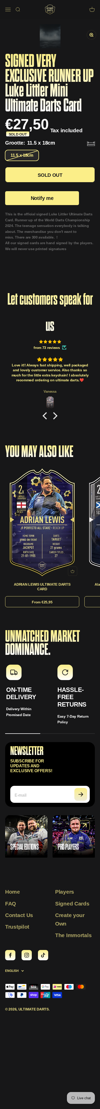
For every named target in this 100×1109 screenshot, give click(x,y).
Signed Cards (72, 903)
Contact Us (19, 915)
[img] (50, 342)
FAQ (10, 903)
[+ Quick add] (72, 571)
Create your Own (70, 919)
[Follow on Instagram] (27, 955)
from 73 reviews (47, 348)
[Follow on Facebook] (10, 955)
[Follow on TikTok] (43, 955)
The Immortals (73, 935)
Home (12, 892)
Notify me (42, 198)
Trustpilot (17, 927)
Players (64, 892)
